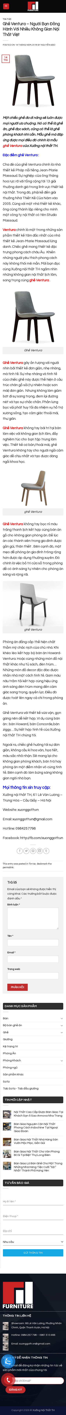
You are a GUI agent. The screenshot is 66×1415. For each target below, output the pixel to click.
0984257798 (26, 828)
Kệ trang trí (10, 1046)
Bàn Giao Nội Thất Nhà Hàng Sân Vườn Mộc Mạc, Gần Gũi (36, 1141)
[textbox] (32, 1241)
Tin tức (7, 19)
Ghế (5, 1032)
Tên (10, 936)
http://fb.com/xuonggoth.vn (41, 838)
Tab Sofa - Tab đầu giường (20, 1088)
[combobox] (33, 1242)
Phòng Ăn (9, 1053)
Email (11, 952)
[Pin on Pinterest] (33, 851)
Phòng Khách (12, 1060)
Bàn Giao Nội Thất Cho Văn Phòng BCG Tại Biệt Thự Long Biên (37, 1153)
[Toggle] (61, 1018)
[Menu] (6, 6)
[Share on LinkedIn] (40, 851)
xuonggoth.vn (28, 810)
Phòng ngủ (10, 1067)
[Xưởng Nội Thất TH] (33, 6)
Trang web (13, 969)
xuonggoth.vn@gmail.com (32, 819)
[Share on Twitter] (26, 851)
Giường (7, 1039)
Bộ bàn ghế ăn (12, 1025)
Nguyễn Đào (48, 45)
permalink (8, 867)
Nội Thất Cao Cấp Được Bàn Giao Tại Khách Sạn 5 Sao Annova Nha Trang (38, 1114)
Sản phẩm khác (13, 1074)
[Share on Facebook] (20, 851)
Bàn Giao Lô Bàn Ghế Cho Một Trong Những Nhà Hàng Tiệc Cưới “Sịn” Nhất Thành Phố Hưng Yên (38, 1167)
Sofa (6, 1081)
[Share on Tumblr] (46, 851)
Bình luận (13, 904)
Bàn (5, 1018)
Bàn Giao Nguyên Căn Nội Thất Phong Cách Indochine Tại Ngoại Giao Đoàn (36, 1127)
